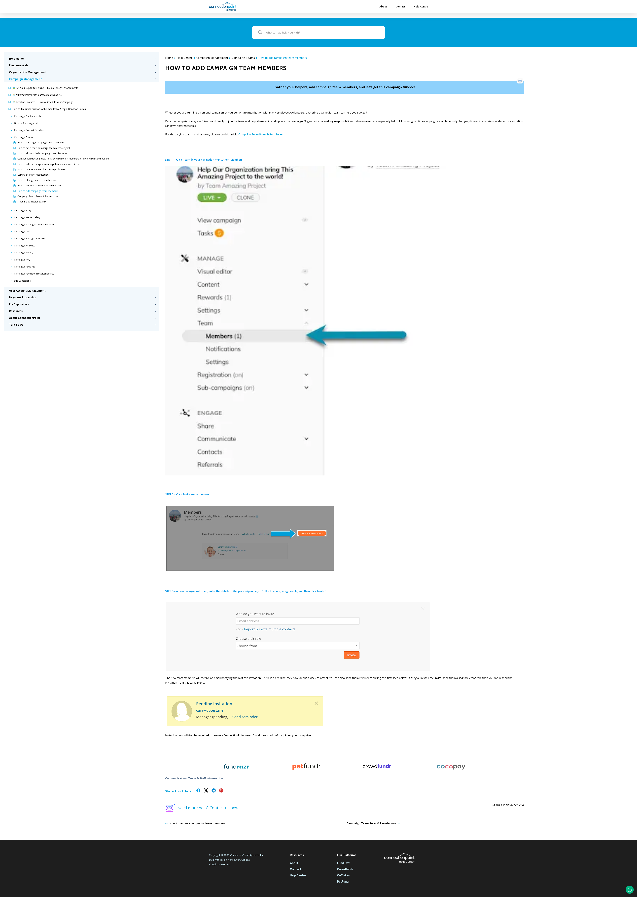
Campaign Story (22, 210)
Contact (295, 869)
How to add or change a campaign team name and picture (48, 164)
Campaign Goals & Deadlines (29, 130)
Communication (176, 778)
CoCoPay (343, 875)
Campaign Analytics (24, 245)
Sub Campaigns (22, 280)
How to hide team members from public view (41, 169)
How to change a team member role (37, 180)
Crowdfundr (345, 869)
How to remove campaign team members (40, 185)
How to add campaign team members (37, 191)
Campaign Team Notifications (33, 174)
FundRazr (343, 863)
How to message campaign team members (40, 142)
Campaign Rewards (24, 266)
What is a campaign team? (31, 201)
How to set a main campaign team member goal (43, 148)
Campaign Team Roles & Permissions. (261, 134)
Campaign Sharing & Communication (34, 224)
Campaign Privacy (23, 252)
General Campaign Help (26, 123)
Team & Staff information (205, 778)
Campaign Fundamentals (27, 116)
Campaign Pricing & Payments (30, 238)
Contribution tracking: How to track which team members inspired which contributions (63, 158)
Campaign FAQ (22, 259)
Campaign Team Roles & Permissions (37, 196)
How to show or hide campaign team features (42, 153)
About (294, 863)
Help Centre (185, 58)
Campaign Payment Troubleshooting (34, 273)
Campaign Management (212, 58)
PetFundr (343, 881)
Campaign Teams (23, 137)
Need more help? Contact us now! (208, 807)
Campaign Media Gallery (27, 217)
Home (169, 58)
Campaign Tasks (23, 231)
